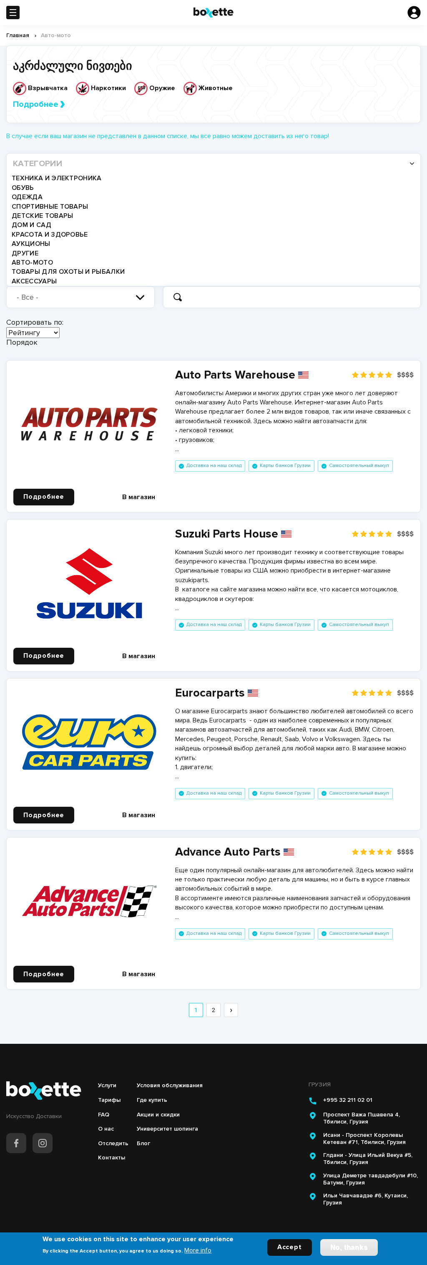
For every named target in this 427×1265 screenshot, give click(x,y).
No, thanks (349, 1247)
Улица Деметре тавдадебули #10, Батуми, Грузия (370, 1179)
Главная (17, 35)
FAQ (103, 1114)
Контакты (111, 1157)
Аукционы (31, 244)
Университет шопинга (167, 1128)
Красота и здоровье (50, 234)
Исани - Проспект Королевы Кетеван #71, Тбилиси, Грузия (364, 1139)
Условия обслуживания (170, 1085)
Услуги (107, 1085)
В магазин (138, 497)
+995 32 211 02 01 (347, 1100)
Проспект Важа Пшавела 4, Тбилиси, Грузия (361, 1118)
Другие (25, 253)
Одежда (27, 197)
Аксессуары (34, 281)
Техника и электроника (57, 178)
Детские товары (42, 216)
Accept (289, 1247)
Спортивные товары (50, 206)
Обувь (23, 188)
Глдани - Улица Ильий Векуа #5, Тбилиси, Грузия (367, 1159)
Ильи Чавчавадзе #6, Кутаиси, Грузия (365, 1199)
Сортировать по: (34, 322)
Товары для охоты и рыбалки (68, 272)
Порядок (22, 342)
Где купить (152, 1099)
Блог (143, 1143)
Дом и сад (31, 225)
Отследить (113, 1143)
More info (197, 1250)
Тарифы (109, 1099)
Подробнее (35, 104)
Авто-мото (32, 262)
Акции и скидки (158, 1114)
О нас (106, 1128)
